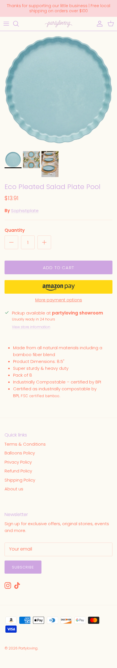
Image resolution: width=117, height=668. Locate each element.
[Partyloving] (58, 24)
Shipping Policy (20, 480)
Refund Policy (18, 471)
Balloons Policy (20, 453)
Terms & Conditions (25, 444)
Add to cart (58, 268)
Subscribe (23, 567)
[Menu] (6, 23)
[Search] (18, 23)
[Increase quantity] (44, 242)
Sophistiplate (25, 211)
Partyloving (27, 648)
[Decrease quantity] (11, 242)
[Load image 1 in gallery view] (58, 89)
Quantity (15, 230)
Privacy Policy (18, 462)
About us (14, 489)
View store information (31, 326)
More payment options (58, 300)
